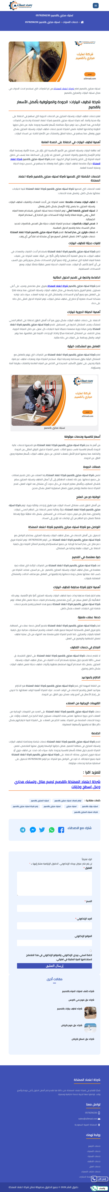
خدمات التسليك (94, 1156)
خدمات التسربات (70, 22)
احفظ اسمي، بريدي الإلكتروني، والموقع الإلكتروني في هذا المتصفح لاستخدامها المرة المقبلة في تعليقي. (59, 957)
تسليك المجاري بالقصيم (40, 801)
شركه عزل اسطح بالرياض (83, 1039)
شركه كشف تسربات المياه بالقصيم (78, 991)
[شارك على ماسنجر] (33, 830)
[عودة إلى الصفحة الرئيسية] (82, 22)
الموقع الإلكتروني (83, 936)
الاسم (88, 901)
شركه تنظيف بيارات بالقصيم (69, 1008)
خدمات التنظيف (93, 1161)
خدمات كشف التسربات (90, 1171)
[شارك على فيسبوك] (61, 830)
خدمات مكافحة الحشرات (89, 1177)
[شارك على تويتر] (42, 830)
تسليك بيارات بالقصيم (90, 806)
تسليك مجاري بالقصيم (52, 806)
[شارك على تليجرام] (22, 830)
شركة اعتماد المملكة (63, 88)
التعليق (88, 868)
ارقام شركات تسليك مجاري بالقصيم (67, 801)
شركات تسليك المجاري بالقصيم (86, 812)
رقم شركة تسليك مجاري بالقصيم (25, 806)
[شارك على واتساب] (52, 830)
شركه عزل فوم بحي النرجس (81, 1000)
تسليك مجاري (71, 806)
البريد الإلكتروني (83, 918)
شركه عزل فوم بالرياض (71, 1025)
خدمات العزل (94, 1166)
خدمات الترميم (94, 1146)
